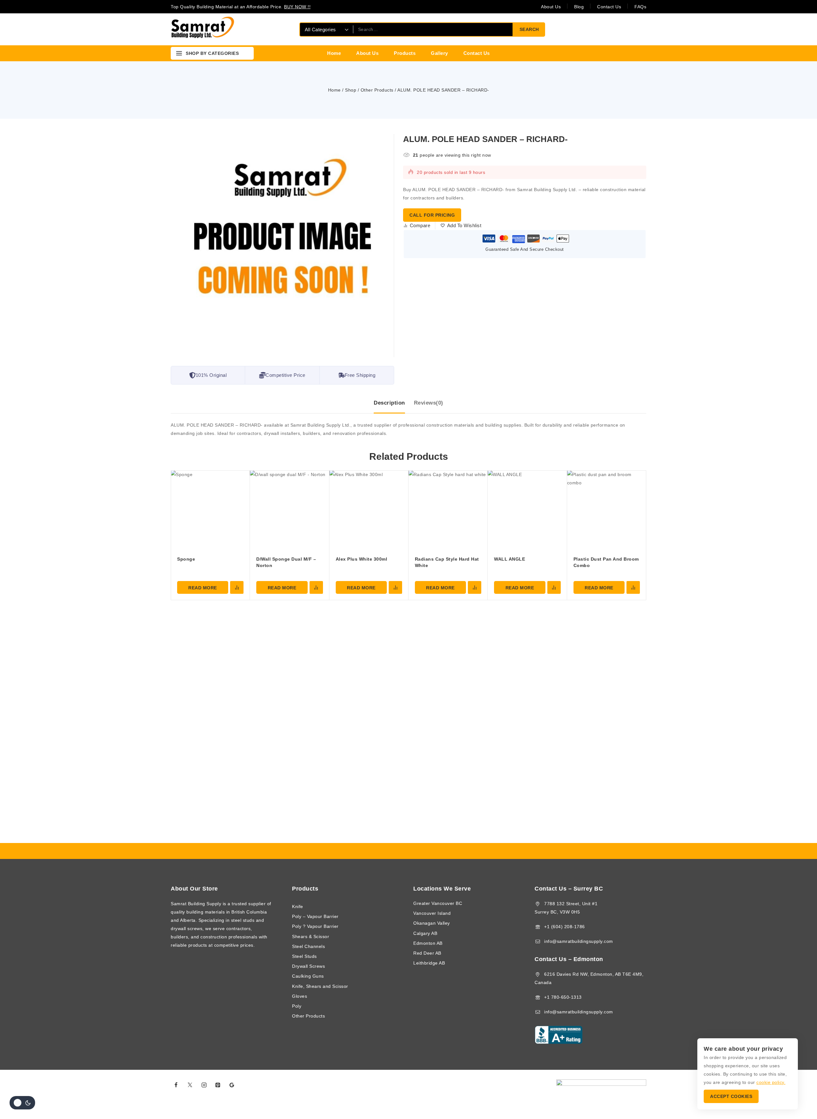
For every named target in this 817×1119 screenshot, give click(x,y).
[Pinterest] (218, 1084)
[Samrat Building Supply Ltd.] (203, 29)
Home (334, 53)
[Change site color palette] (22, 1102)
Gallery (439, 53)
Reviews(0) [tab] (428, 403)
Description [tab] (389, 403)
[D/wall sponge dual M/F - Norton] (289, 509)
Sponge (186, 559)
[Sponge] (210, 509)
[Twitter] (190, 1084)
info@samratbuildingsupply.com (578, 941)
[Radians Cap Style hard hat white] (448, 509)
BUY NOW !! (297, 6)
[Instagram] (204, 1084)
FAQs (640, 6)
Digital (469, 1084)
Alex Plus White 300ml (361, 559)
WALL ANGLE (509, 559)
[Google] (232, 1084)
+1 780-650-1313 (563, 997)
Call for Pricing (432, 215)
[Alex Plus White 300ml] (368, 509)
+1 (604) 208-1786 (564, 926)
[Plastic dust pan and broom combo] (606, 509)
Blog (579, 6)
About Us (551, 6)
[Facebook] (176, 1084)
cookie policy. (770, 1082)
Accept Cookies (731, 1096)
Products (405, 53)
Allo (480, 1084)
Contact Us (609, 6)
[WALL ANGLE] (527, 509)
